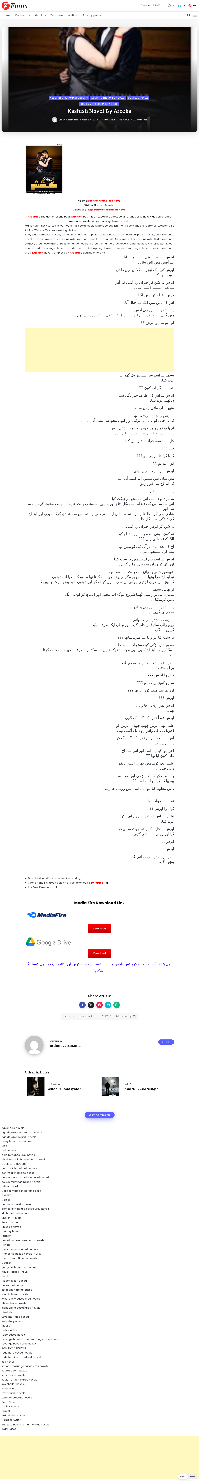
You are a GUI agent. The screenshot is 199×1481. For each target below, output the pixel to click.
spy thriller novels (13, 1384)
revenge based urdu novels (19, 1343)
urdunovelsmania (69, 119)
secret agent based (14, 1370)
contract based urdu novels (19, 1168)
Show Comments (100, 1114)
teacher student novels (17, 1397)
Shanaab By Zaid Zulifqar (140, 1088)
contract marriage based (18, 1173)
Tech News (9, 1402)
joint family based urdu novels (21, 1298)
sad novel (8, 1362)
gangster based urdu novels (20, 1267)
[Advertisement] (99, 350)
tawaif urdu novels (13, 1393)
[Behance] (182, 5)
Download (99, 928)
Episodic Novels (11, 1227)
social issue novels (13, 1375)
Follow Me (166, 1042)
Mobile (6, 1325)
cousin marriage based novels (21, 1182)
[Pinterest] (192, 5)
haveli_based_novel (15, 1272)
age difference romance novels (22, 1132)
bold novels (9, 1150)
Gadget (6, 1263)
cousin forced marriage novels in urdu (26, 1177)
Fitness (6, 1245)
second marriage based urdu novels (25, 1366)
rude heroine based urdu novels (22, 1357)
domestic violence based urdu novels (26, 1209)
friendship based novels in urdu (22, 1254)
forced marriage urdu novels (20, 1249)
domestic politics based (17, 1204)
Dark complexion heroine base (21, 1191)
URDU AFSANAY (11, 1420)
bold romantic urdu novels (19, 1155)
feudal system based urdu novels (23, 1240)
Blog (4, 1146)
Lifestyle (7, 1312)
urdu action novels (13, 1415)
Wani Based (9, 1429)
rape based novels (14, 1335)
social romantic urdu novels (19, 1379)
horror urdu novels (13, 1285)
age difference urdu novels (19, 1137)
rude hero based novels (17, 1352)
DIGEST (6, 1195)
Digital (6, 1200)
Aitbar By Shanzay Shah (64, 1088)
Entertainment (11, 1222)
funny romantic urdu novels (19, 1258)
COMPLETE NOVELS (14, 1164)
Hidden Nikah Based (14, 1281)
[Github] (171, 5)
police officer (10, 1330)
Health (6, 1276)
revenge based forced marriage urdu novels (30, 1339)
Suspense (8, 1388)
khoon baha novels (14, 1303)
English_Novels (11, 1218)
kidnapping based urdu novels (21, 1308)
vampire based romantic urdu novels (25, 1424)
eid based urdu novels (16, 1213)
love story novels (13, 1321)
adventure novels (13, 1128)
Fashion (7, 1236)
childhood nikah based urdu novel (23, 1159)
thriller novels (10, 1406)
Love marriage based (15, 1317)
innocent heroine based (17, 1290)
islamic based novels (15, 1294)
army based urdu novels (17, 1141)
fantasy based (11, 1231)
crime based (10, 1186)
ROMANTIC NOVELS (14, 1348)
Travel (6, 1411)
